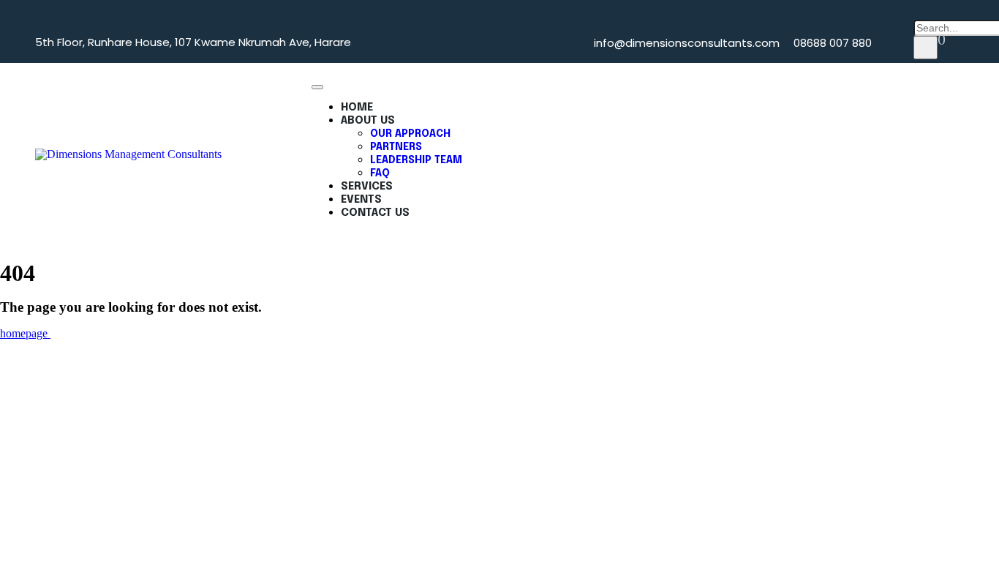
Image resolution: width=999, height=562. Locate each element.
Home (357, 107)
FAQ (380, 173)
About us (368, 121)
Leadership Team (416, 160)
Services (367, 186)
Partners (396, 147)
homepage (25, 333)
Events (361, 200)
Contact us (375, 213)
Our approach (410, 134)
